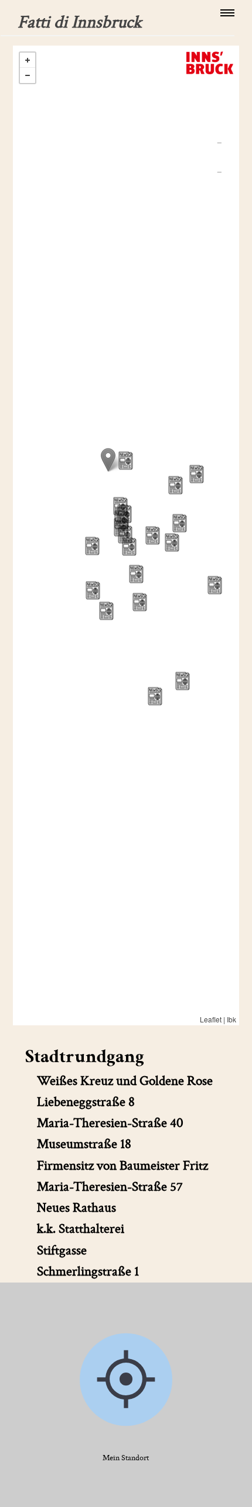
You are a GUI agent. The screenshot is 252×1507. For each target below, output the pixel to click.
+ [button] (27, 60)
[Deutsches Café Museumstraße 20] (179, 523)
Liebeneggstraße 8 (86, 1102)
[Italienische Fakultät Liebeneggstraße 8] (182, 681)
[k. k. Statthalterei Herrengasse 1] (125, 460)
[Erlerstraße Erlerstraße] (152, 535)
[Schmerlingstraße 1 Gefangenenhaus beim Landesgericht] (93, 590)
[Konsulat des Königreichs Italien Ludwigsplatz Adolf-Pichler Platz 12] (92, 546)
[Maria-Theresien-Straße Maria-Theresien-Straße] (129, 546)
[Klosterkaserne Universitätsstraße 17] (196, 474)
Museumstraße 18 (84, 1144)
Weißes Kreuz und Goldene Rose (125, 1081)
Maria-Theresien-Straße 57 (110, 1187)
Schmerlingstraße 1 (88, 1271)
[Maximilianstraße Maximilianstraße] (106, 611)
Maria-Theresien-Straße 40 (110, 1123)
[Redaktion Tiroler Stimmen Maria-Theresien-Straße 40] (136, 574)
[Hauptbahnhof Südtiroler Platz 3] (214, 585)
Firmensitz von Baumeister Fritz (122, 1166)
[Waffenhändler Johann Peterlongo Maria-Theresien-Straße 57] (139, 602)
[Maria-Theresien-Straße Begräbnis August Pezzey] (125, 534)
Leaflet (211, 1019)
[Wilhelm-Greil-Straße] (172, 542)
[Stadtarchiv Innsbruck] (108, 460)
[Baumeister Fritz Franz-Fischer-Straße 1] (155, 696)
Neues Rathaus (76, 1208)
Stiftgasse (62, 1250)
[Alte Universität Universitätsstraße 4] (175, 485)
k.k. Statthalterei (80, 1229)
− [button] (27, 75)
